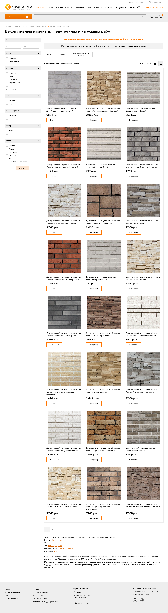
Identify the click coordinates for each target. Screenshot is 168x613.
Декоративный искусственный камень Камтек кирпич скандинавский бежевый (63, 391)
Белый (55, 543)
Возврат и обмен (39, 598)
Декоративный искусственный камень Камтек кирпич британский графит (143, 165)
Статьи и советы (12, 598)
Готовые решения (64, 7)
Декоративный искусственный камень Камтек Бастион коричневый (103, 222)
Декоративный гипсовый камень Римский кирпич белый (101, 278)
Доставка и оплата (83, 7)
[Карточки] (160, 63)
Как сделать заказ (40, 592)
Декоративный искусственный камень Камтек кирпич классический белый (143, 334)
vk (135, 600)
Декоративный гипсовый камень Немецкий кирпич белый (101, 165)
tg (142, 600)
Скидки (41, 7)
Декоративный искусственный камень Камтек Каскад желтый (143, 278)
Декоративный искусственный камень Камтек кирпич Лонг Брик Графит (63, 334)
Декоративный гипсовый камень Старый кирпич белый (140, 109)
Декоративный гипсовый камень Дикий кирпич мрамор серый (61, 109)
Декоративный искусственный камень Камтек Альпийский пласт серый (143, 390)
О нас (7, 602)
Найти (21, 168)
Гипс (55, 551)
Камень (50, 54)
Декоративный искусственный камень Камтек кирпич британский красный (63, 278)
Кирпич (62, 54)
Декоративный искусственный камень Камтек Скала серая (143, 222)
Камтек (62, 548)
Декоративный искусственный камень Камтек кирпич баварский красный (63, 165)
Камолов (69, 548)
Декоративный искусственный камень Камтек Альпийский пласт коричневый (143, 505)
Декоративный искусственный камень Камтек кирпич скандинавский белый (63, 449)
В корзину (54, 120)
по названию (66, 64)
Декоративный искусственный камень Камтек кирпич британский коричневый (103, 506)
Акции (50, 7)
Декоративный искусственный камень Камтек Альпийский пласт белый (63, 222)
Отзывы (108, 7)
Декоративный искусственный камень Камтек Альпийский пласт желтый (63, 505)
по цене (77, 64)
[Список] (155, 63)
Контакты (98, 7)
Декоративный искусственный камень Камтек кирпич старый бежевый (103, 449)
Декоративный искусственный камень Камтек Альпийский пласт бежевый (103, 109)
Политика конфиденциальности (45, 602)
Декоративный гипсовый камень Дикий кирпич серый (140, 449)
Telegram (80, 592)
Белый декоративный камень (81, 54)
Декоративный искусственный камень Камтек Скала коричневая (103, 334)
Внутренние (56, 540)
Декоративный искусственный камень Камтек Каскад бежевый (103, 390)
